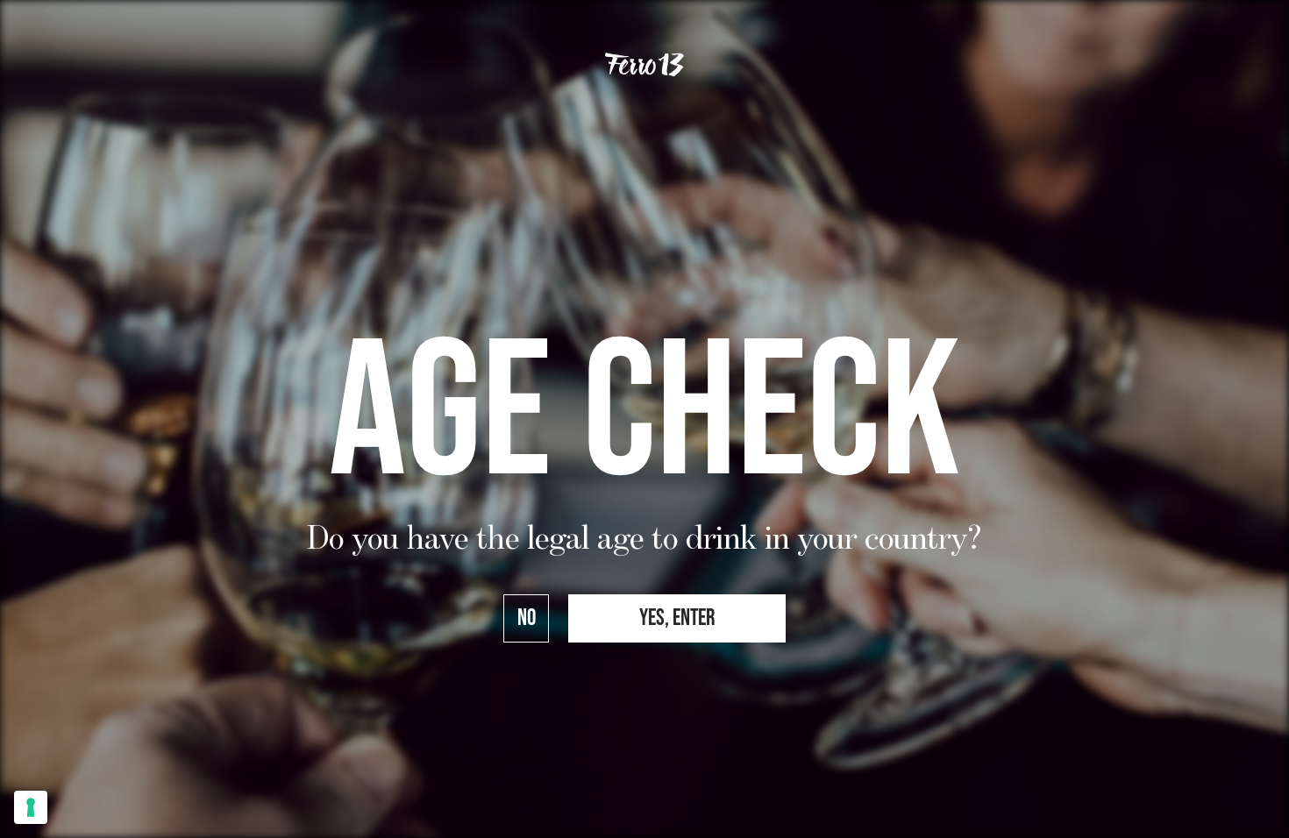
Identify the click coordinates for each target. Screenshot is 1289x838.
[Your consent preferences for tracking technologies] (30, 807)
